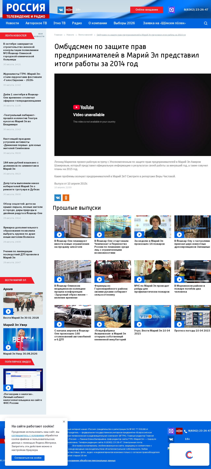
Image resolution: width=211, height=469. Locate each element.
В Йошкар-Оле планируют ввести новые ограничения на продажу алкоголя (71, 244)
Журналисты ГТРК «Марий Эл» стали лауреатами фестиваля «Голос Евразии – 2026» (22, 77)
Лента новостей (85, 35)
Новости (70, 35)
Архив (8, 289)
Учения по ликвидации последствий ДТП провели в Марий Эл (21, 254)
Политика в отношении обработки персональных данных (84, 461)
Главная (58, 35)
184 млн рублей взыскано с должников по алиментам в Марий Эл (21, 166)
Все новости (38, 35)
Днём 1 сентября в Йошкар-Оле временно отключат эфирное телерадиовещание (22, 98)
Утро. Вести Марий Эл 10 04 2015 (152, 332)
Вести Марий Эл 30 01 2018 (21, 318)
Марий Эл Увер (15, 325)
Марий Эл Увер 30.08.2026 (20, 354)
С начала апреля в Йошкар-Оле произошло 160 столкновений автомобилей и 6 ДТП (72, 335)
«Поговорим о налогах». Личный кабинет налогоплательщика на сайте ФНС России (22, 398)
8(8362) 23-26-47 (196, 10)
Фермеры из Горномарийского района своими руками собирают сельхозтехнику (110, 290)
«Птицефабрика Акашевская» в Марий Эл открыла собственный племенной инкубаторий (110, 335)
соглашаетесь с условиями (28, 436)
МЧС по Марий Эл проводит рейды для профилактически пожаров (151, 289)
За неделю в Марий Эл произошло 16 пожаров (149, 242)
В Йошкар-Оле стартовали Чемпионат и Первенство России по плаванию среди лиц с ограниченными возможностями (111, 247)
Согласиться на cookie (28, 458)
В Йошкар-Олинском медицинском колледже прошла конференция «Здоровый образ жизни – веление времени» (71, 292)
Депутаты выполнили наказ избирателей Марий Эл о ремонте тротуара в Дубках (21, 186)
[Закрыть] (64, 422)
